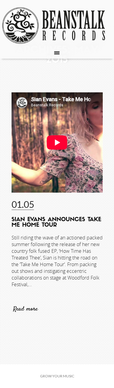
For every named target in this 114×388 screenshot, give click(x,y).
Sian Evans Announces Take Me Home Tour (56, 222)
